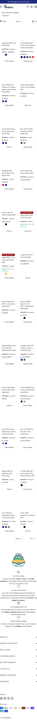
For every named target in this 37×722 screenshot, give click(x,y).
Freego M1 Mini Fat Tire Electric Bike (26, 256)
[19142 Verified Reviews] (18, 567)
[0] (35, 7)
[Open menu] (1, 6)
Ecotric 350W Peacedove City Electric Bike (27, 515)
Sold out (9, 147)
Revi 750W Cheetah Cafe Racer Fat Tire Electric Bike (26, 131)
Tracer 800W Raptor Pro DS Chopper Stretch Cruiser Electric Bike (27, 45)
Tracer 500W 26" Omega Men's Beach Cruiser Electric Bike (8, 515)
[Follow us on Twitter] (5, 698)
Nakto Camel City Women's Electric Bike (9, 214)
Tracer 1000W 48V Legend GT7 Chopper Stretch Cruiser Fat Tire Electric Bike (9, 88)
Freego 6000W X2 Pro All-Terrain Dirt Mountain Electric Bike (9, 348)
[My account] (32, 7)
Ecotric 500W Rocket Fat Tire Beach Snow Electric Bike (8, 131)
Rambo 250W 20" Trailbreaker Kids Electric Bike (7, 473)
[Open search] (28, 7)
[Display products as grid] (33, 21)
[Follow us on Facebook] (1, 698)
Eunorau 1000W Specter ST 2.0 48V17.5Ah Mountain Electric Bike (27, 305)
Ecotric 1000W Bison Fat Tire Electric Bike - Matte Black (9, 390)
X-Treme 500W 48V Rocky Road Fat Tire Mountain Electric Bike (27, 473)
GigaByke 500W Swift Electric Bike (9, 44)
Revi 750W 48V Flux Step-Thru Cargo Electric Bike (26, 431)
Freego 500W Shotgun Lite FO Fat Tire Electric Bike (27, 87)
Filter (4, 21)
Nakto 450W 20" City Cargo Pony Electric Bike (8, 260)
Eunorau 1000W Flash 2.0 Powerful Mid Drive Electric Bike (27, 390)
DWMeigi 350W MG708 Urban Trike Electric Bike (8, 173)
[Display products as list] (36, 21)
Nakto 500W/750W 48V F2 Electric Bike (26, 172)
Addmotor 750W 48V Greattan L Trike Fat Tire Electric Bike (27, 348)
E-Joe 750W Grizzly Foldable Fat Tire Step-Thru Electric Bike (9, 431)
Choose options (9, 61)
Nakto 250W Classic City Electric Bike (26, 217)
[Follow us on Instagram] (8, 698)
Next (31, 538)
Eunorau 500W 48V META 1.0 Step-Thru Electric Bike (8, 304)
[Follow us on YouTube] (12, 698)
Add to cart (27, 105)
